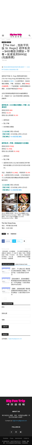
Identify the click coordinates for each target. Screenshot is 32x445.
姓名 (3, 307)
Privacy (11, 438)
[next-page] (5, 299)
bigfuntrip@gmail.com (15, 338)
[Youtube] (20, 432)
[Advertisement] (16, 16)
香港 (8, 233)
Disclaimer (5, 438)
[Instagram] (16, 432)
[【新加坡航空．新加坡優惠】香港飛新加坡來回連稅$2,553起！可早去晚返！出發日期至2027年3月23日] (6, 281)
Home (3, 39)
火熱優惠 (8, 39)
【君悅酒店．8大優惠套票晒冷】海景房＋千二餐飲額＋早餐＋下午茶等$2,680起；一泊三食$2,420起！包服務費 (9, 255)
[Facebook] (11, 432)
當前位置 (4, 313)
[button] (3, 35)
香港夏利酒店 (13, 233)
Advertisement (18, 438)
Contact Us (26, 438)
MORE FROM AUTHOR (21, 264)
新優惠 (11, 81)
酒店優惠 (8, 42)
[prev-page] (3, 299)
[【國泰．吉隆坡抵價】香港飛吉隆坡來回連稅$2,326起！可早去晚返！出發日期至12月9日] (6, 291)
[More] (24, 241)
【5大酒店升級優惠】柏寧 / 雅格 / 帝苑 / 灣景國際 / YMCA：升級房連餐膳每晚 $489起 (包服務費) (23, 255)
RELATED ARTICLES (8, 264)
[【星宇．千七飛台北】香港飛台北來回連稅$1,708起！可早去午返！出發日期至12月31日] (6, 271)
